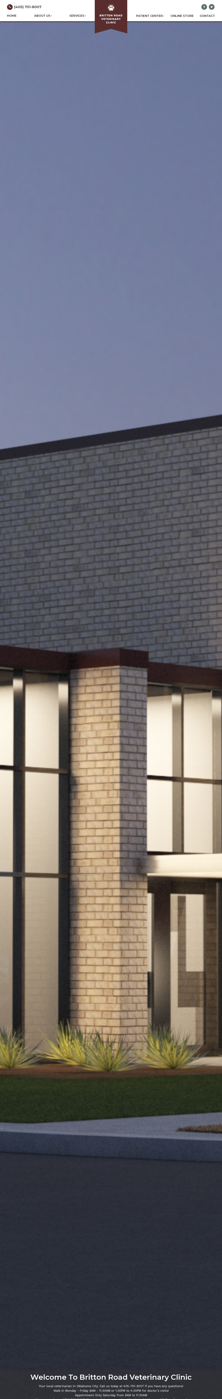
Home (12, 16)
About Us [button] (42, 16)
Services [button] (76, 16)
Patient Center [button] (149, 16)
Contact (207, 16)
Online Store (182, 16)
